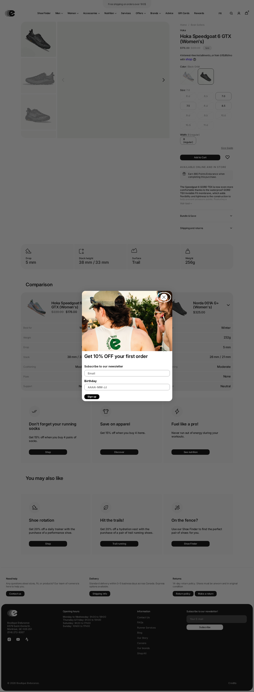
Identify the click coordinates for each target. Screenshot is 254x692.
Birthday (90, 381)
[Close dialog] (164, 297)
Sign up (92, 396)
